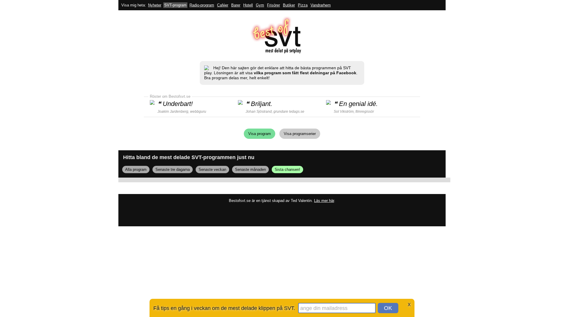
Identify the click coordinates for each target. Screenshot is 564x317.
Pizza (303, 5)
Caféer (222, 5)
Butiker (289, 5)
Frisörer (273, 5)
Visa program (259, 133)
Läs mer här (324, 200)
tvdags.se (296, 111)
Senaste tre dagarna (172, 169)
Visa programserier (300, 133)
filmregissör (364, 111)
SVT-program (175, 5)
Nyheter (154, 5)
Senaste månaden (250, 169)
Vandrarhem (320, 5)
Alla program (136, 169)
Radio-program (201, 5)
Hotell (248, 5)
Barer (235, 5)
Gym (260, 5)
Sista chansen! (287, 169)
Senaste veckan (212, 169)
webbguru (198, 111)
